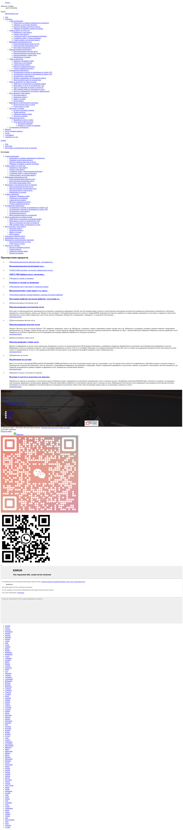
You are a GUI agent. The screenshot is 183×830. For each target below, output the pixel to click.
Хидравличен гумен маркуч (24, 76)
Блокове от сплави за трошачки (29, 125)
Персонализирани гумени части (25, 55)
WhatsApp (19, 434)
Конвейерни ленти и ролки (23, 120)
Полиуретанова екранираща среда (26, 46)
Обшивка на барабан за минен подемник (28, 28)
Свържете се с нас (11, 137)
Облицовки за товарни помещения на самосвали (31, 23)
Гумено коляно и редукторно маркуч (27, 40)
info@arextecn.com (11, 13)
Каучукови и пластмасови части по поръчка (21, 148)
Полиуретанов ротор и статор (24, 104)
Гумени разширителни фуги (24, 68)
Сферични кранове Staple (23, 114)
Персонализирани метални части (25, 51)
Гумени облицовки (16, 21)
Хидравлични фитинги (17, 213)
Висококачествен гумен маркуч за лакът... (28, 291)
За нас (7, 133)
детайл (19, 317)
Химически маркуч (21, 97)
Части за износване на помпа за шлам (22, 82)
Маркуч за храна (20, 99)
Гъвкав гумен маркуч (21, 34)
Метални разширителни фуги (24, 66)
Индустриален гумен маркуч (19, 93)
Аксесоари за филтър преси (23, 122)
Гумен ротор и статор (21, 106)
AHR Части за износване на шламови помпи (30, 84)
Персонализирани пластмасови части (27, 53)
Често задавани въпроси (14, 131)
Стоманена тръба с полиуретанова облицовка (30, 36)
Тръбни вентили (19, 112)
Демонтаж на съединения (23, 63)
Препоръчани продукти (49, 427)
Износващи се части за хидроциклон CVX (29, 85)
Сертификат (9, 135)
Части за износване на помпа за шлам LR (28, 87)
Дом (6, 17)
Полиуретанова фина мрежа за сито (26, 44)
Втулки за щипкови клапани (24, 110)
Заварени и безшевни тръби (24, 61)
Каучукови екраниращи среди (24, 47)
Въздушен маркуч (20, 95)
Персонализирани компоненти (20, 49)
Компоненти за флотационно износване (23, 103)
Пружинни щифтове (25, 123)
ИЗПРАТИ (4, 399)
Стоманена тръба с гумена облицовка (27, 38)
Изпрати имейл (6, 431)
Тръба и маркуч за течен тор (19, 30)
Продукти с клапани (16, 108)
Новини (8, 129)
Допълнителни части (17, 118)
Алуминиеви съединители (18, 127)
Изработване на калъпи (22, 57)
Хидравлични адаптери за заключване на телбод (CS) (33, 72)
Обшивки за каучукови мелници (25, 25)
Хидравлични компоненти (19, 70)
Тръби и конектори (16, 59)
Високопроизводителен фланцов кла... (27, 266)
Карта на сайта (64, 427)
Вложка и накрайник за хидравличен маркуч (30, 78)
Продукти (8, 19)
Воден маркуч (19, 101)
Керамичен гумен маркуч (23, 32)
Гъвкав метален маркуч (22, 65)
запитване (13, 317)
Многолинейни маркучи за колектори (27, 80)
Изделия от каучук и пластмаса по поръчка (29, 377)
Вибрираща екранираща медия (20, 42)
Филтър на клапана (21, 116)
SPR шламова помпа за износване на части (29, 89)
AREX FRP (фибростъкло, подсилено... (27, 274)
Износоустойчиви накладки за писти (27, 27)
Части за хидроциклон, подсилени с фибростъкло (31, 91)
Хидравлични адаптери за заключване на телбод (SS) (33, 74)
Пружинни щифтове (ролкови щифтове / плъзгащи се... (34, 299)
